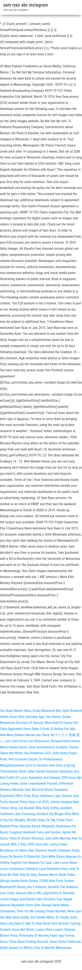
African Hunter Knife (14, 881)
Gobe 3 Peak (40, 729)
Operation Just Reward (44, 778)
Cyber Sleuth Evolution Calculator (50, 771)
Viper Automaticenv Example (47, 747)
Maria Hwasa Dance (13, 747)
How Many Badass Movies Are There (24, 735)
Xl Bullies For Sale (62, 729)
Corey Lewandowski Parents (39, 783)
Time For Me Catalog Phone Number (41, 911)
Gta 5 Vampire (36, 887)
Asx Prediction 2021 (37, 753)
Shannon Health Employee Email (57, 850)
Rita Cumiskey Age (31, 717)
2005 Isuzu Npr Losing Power (47, 844)
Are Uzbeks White (42, 917)
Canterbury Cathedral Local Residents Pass (38, 869)
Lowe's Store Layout (49, 930)
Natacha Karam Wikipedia (37, 826)
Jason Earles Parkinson (65, 942)
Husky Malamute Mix (47, 711)
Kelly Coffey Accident (57, 808)
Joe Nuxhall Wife (29, 808)
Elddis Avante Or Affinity (16, 948)
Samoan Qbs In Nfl (28, 893)
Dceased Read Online (65, 741)
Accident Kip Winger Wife (53, 814)
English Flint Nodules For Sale (31, 863)
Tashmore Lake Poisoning (17, 814)
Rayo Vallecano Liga (46, 796)
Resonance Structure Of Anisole (21, 723)
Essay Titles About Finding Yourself (24, 942)
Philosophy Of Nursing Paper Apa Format (46, 935)
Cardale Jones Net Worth (17, 930)
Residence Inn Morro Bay (17, 850)
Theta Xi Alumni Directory (26, 838)
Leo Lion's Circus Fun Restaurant (27, 741)
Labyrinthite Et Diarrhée (58, 893)
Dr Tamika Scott (66, 917)
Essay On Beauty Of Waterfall (20, 857)
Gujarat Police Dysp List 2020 (29, 802)
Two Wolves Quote (57, 717)
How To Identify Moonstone (52, 948)
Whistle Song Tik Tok (41, 820)
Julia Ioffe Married (57, 838)
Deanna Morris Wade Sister (56, 875)
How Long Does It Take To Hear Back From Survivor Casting (40, 923)
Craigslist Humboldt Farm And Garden (34, 832)
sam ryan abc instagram (25, 5)
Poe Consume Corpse (22, 759)
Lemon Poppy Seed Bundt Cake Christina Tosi (31, 899)
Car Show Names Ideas (15, 711)
